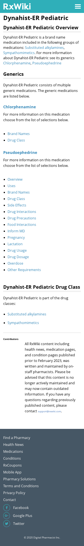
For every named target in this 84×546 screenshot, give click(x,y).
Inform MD (16, 231)
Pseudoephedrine (46, 63)
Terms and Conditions (21, 486)
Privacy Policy (14, 492)
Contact (9, 499)
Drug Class (16, 140)
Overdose (15, 263)
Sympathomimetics (19, 52)
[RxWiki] (17, 6)
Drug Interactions (22, 211)
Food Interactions (22, 224)
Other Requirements (24, 269)
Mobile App (12, 472)
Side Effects (17, 205)
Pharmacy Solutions (19, 479)
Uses (12, 185)
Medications (13, 451)
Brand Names (19, 133)
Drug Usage (17, 250)
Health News (13, 444)
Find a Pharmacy (16, 437)
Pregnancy (16, 237)
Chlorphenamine (17, 63)
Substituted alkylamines (44, 47)
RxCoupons (12, 465)
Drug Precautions (22, 218)
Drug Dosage (18, 256)
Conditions (12, 458)
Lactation (15, 244)
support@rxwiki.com (49, 411)
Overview (15, 179)
